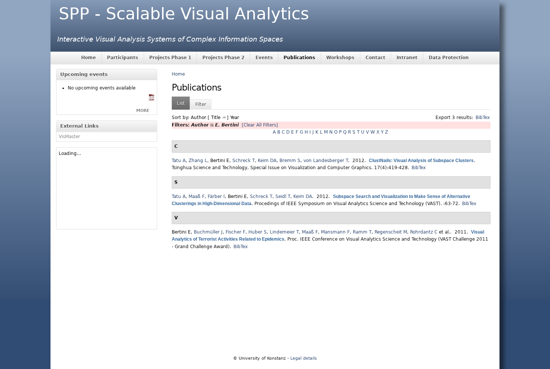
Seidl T (282, 196)
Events (264, 57)
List (181, 103)
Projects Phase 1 (170, 57)
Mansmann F (335, 232)
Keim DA (267, 160)
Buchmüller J (208, 232)
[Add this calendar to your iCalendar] (152, 98)
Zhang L (198, 160)
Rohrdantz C (423, 232)
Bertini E (219, 160)
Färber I (216, 196)
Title (215, 117)
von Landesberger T (325, 160)
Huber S (257, 232)
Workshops (340, 57)
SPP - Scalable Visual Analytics (184, 13)
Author (198, 117)
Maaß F (197, 196)
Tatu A (179, 160)
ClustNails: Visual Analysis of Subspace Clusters (421, 160)
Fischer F (235, 232)
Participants (122, 57)
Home (88, 57)
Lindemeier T (284, 232)
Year (234, 117)
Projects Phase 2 (223, 57)
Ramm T (362, 232)
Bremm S (289, 160)
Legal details (303, 358)
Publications (299, 57)
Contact (375, 57)
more (143, 110)
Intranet (407, 57)
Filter (200, 104)
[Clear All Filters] (260, 125)
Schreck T (243, 160)
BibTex (483, 117)
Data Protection (449, 57)
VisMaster (69, 136)
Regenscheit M (391, 232)
